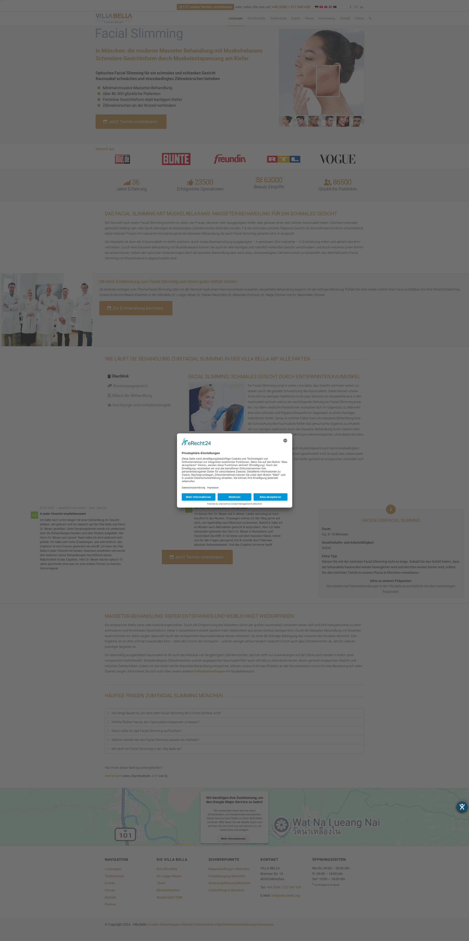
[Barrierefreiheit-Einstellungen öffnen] (462, 807)
